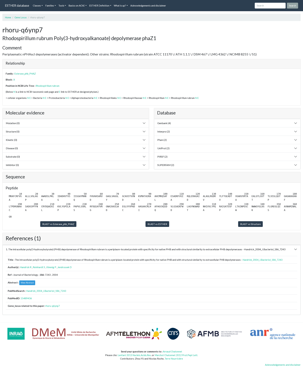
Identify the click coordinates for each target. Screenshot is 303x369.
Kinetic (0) (11, 139)
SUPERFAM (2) (165, 164)
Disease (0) (12, 148)
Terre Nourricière (174, 358)
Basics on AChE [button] (76, 5)
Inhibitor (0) (12, 164)
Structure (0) (12, 131)
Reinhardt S (39, 267)
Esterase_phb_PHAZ (25, 73)
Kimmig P (51, 267)
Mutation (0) (13, 123)
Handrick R (25, 267)
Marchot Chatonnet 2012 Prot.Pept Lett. (176, 355)
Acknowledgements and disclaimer (148, 5)
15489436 (26, 298)
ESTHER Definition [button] (99, 5)
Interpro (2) (163, 131)
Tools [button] (61, 5)
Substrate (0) (13, 156)
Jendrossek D (65, 267)
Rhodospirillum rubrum (47, 85)
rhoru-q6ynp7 (52, 305)
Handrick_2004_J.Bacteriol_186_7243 (262, 259)
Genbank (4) (164, 123)
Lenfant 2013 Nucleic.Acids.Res (134, 355)
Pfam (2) (162, 139)
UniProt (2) (163, 148)
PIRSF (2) (162, 156)
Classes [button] (37, 5)
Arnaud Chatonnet (172, 351)
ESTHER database (17, 5)
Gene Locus (21, 17)
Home (8, 17)
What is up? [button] (120, 5)
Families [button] (49, 5)
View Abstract (27, 282)
